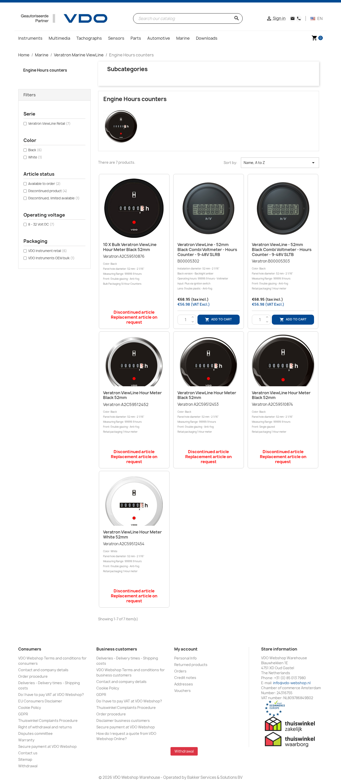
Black (35, 150)
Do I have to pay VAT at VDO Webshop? (51, 694)
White (35, 157)
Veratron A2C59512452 (126, 417)
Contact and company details (43, 669)
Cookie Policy (29, 707)
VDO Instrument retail (47, 251)
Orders (180, 671)
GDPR (23, 714)
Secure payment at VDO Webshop (47, 746)
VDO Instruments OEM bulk (51, 258)
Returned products (190, 664)
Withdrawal (27, 766)
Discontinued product (47, 191)
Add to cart (218, 319)
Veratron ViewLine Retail (49, 123)
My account (185, 649)
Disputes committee (35, 733)
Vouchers (182, 690)
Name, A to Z (280, 163)
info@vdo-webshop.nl (292, 682)
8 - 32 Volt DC (41, 224)
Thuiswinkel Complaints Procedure (48, 720)
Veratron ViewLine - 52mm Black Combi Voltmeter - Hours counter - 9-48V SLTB (282, 249)
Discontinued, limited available (54, 198)
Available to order (44, 183)
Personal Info (185, 658)
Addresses (183, 684)
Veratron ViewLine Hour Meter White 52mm (132, 534)
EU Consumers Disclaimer (40, 701)
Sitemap (25, 759)
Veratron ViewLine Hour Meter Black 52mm (132, 395)
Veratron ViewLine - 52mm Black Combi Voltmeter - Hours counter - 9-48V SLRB (207, 249)
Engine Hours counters (45, 70)
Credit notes (185, 677)
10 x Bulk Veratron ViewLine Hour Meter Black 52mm (130, 247)
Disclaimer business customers (123, 720)
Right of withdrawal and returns (45, 727)
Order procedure (33, 676)
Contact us (27, 753)
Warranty (26, 740)
